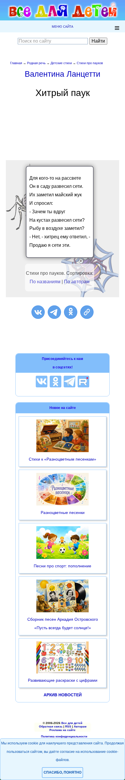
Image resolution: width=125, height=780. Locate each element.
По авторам (77, 281)
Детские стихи (61, 63)
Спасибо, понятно (62, 772)
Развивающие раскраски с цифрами (62, 680)
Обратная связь (51, 726)
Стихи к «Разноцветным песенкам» (62, 459)
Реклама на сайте (62, 730)
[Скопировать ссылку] (87, 312)
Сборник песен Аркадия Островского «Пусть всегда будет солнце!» (62, 623)
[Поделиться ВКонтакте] (38, 312)
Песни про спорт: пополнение (62, 566)
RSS (68, 726)
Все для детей (71, 723)
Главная (16, 63)
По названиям (45, 281)
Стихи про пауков (90, 63)
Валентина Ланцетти (62, 73)
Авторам (80, 726)
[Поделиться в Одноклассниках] (70, 312)
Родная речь (36, 63)
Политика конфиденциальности (64, 736)
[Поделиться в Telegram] (54, 312)
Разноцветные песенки (63, 512)
